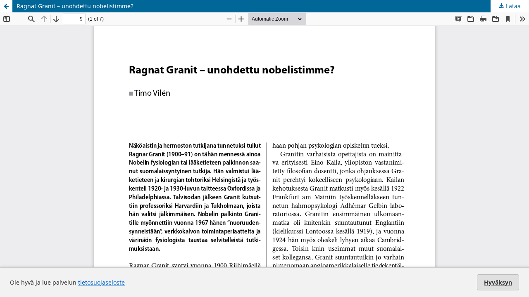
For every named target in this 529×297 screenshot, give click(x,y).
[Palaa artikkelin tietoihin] (6, 6)
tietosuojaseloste (101, 282)
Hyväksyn (498, 282)
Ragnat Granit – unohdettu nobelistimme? (75, 6)
